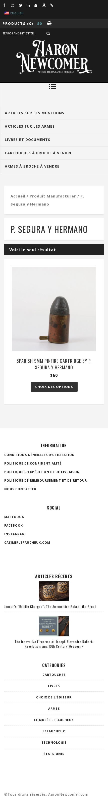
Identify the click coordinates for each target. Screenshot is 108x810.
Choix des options (54, 386)
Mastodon (14, 517)
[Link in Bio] (54, 5)
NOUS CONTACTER (20, 489)
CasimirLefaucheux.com (27, 542)
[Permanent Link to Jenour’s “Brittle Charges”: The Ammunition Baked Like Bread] (54, 599)
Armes (54, 708)
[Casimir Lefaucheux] (38, 5)
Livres (54, 686)
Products (14, 23)
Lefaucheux (54, 731)
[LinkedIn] (30, 5)
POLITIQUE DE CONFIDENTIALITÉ (33, 463)
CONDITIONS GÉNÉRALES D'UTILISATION (39, 455)
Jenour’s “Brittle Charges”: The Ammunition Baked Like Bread (50, 606)
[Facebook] (7, 5)
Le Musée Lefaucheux (54, 720)
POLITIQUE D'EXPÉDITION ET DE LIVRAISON (42, 472)
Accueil (18, 195)
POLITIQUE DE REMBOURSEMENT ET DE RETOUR (45, 480)
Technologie (54, 742)
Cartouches (54, 675)
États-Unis (53, 754)
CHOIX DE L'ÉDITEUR (54, 697)
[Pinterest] (22, 5)
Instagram (14, 534)
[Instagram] (15, 5)
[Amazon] (46, 5)
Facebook (13, 525)
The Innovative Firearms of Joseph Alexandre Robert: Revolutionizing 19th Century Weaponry (54, 643)
